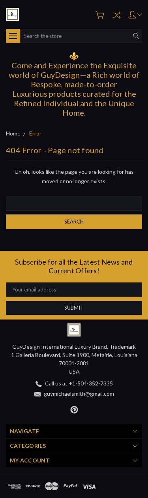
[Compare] (116, 15)
